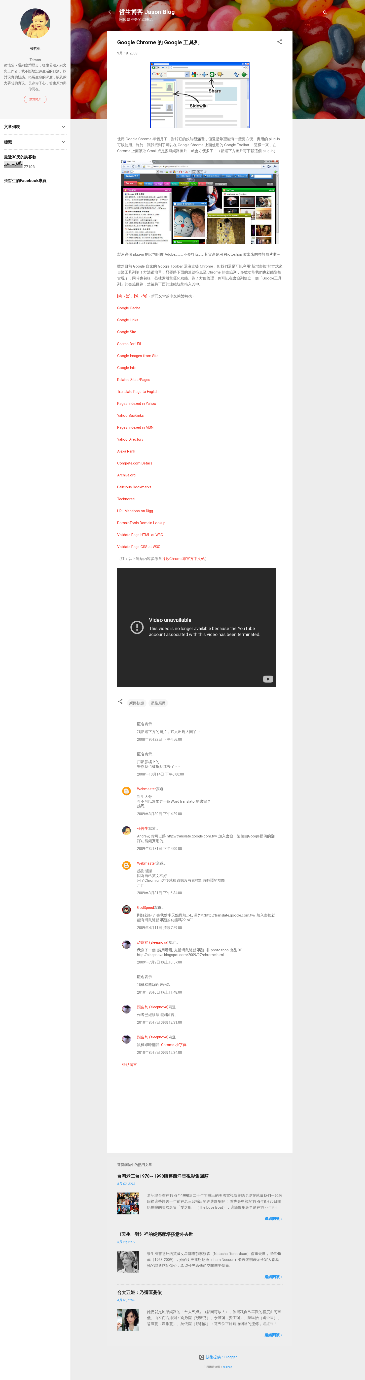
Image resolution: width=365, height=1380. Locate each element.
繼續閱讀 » (274, 1218)
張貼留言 (129, 1064)
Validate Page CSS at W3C (138, 547)
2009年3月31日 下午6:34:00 (159, 893)
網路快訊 (136, 703)
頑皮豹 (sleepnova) (152, 942)
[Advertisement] (312, 106)
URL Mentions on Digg (135, 511)
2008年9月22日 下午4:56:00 (159, 739)
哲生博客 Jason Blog (147, 11)
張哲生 (142, 828)
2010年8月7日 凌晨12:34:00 (159, 1052)
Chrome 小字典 (173, 1045)
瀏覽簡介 (35, 99)
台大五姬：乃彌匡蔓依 (139, 1292)
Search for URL (129, 344)
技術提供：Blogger (221, 1357)
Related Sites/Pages (133, 379)
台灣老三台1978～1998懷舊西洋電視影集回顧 (163, 1176)
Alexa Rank (126, 451)
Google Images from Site (137, 356)
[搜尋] (325, 13)
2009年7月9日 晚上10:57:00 (159, 962)
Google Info (127, 368)
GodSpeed (145, 907)
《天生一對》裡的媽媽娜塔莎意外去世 (155, 1234)
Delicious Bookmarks (134, 487)
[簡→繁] (123, 296)
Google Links (127, 320)
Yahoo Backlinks (130, 415)
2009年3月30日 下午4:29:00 (159, 814)
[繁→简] (140, 296)
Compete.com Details (134, 463)
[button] (280, 42)
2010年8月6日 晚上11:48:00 (159, 992)
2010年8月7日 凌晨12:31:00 (159, 1022)
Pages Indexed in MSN (135, 427)
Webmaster (146, 789)
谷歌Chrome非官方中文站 (183, 558)
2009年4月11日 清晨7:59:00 (159, 927)
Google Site (126, 332)
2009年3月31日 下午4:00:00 (159, 848)
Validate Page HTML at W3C (140, 535)
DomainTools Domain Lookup (141, 523)
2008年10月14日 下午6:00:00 (160, 774)
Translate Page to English (137, 391)
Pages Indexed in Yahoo (136, 403)
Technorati (126, 499)
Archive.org (126, 475)
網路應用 (158, 703)
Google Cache (128, 308)
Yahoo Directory (130, 439)
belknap (227, 1367)
